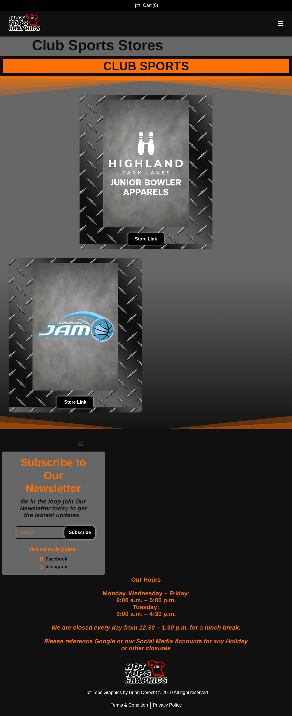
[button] (81, 444)
